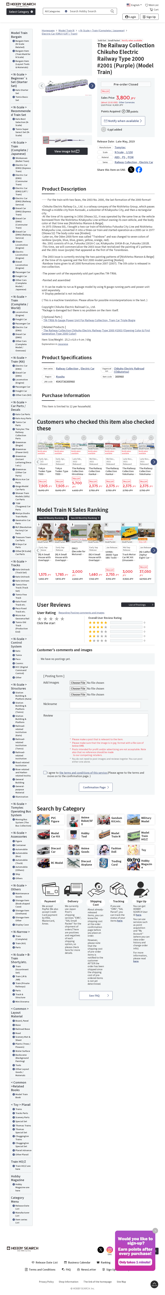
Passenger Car (22, 272)
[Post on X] (131, 169)
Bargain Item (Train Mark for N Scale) (22, 54)
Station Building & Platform (20, 719)
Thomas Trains (23, 1125)
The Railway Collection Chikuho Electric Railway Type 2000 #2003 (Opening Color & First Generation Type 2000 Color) (96, 332)
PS (123, 157)
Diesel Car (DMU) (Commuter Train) (21, 223)
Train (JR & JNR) (21, 978)
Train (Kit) (20, 943)
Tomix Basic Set (21, 98)
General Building (19, 781)
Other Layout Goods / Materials (22, 1072)
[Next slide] (92, 86)
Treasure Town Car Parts (23, 539)
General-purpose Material (19, 789)
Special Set (21, 1121)
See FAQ (94, 995)
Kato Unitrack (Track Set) (22, 571)
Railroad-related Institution (21, 755)
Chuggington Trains (22, 1138)
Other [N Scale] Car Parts (23, 552)
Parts (18, 947)
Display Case (22, 924)
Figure (18, 841)
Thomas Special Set (21, 1131)
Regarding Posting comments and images (81, 612)
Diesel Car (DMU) (20, 336)
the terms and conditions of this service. (83, 772)
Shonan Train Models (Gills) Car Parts (22, 496)
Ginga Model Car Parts (21, 488)
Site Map (121, 1281)
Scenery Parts (22, 1117)
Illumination (21, 796)
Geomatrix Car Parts (22, 522)
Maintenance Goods (22, 895)
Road (18, 1033)
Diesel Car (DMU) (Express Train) (23, 211)
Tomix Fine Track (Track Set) (21, 587)
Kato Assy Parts (23, 418)
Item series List (21, 1221)
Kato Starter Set (21, 91)
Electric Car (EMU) (21, 329)
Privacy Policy (46, 1281)
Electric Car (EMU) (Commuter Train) (21, 179)
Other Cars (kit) (23, 394)
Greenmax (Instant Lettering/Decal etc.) (23, 461)
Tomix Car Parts (20, 424)
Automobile (21, 849)
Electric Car (146, 162)
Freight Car (21, 276)
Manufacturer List (22, 1214)
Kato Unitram (22, 580)
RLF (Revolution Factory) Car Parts (23, 530)
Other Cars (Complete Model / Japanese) (21, 284)
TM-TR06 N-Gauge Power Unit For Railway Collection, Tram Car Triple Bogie (89, 320)
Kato (17, 650)
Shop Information (68, 1281)
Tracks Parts (21, 1113)
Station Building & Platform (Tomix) (20, 707)
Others (19, 878)
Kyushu (60, 376)
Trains (18, 1109)
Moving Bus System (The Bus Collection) (23, 822)
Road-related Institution (22, 764)
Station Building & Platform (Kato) (23, 695)
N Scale (119, 152)
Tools (18, 1065)
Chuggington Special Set (22, 1144)
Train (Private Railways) (22, 985)
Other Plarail (22, 1154)
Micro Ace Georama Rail (22, 617)
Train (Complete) (21, 937)
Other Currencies (127, 102)
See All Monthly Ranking (84, 518)
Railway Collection (126, 162)
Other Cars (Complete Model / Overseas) (21, 345)
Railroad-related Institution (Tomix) (21, 743)
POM (131, 157)
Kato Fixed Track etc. (20, 603)
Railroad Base (22, 1028)
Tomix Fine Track (21, 596)
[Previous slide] (42, 86)
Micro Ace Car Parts (22, 481)
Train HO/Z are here (22, 1167)
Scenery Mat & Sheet (22, 1038)
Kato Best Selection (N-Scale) (22, 122)
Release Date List (22, 1207)
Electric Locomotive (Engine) (21, 254)
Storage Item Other (22, 919)
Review (48, 715)
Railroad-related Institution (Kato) (21, 730)
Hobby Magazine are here (22, 1187)
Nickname (50, 704)
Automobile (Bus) (21, 854)
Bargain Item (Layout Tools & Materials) (22, 64)
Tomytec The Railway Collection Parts (22, 433)
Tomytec (120, 147)
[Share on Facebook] (139, 169)
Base (18, 1024)
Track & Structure (20, 996)
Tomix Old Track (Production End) (21, 627)
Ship (17, 874)
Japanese (63, 344)
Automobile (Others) (21, 868)
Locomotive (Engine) (21, 313)
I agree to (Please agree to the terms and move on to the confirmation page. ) (95, 774)
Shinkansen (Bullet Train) (22, 159)
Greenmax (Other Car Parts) (20, 472)
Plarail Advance (23, 1150)
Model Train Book (21, 1096)
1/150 (129, 152)
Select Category (19, 12)
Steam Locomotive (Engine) (21, 244)
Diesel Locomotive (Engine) (21, 264)
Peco (17, 659)
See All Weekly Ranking (51, 518)
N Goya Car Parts (21, 546)
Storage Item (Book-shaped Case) (22, 903)
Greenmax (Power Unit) (21, 451)
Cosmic (19, 663)
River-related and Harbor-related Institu (23, 772)
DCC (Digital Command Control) (21, 670)
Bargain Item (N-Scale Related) (22, 44)
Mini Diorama (22, 1001)
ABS (117, 157)
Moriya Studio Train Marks (22, 515)
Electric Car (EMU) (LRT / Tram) (21, 191)
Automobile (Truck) (21, 861)
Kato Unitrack (22, 576)
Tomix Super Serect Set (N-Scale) (22, 132)
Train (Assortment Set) (22, 969)
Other (18, 677)
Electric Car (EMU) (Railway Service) (23, 201)
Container (20, 845)
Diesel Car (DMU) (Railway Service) (23, 234)
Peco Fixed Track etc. (21, 610)
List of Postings (137, 604)
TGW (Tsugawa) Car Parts (22, 506)
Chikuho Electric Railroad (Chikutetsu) (129, 370)
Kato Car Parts (22, 414)
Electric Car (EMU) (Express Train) (23, 168)
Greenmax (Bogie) (20, 444)
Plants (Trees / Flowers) (22, 1045)
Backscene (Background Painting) (22, 1058)
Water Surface (22, 1050)
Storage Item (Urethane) (22, 912)
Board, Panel (22, 1020)
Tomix (18, 655)
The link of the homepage (97, 1281)
